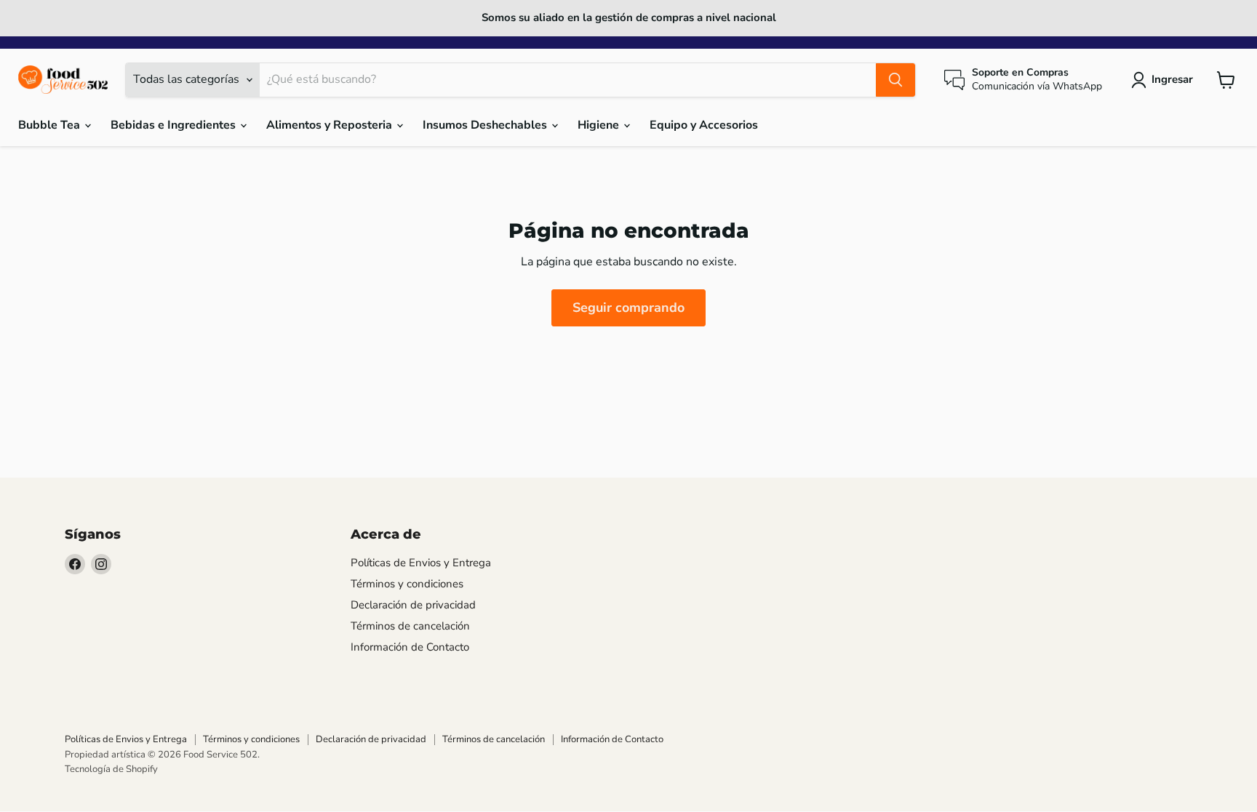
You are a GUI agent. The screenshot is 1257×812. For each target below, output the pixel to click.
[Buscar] (895, 80)
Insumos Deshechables (486, 125)
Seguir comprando (628, 307)
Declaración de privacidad (413, 605)
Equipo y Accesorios (704, 125)
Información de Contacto (410, 647)
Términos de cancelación (410, 626)
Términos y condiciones (407, 583)
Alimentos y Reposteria (330, 125)
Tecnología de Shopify (111, 769)
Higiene (600, 125)
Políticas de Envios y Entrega (421, 562)
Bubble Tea (50, 125)
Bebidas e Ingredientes (175, 125)
